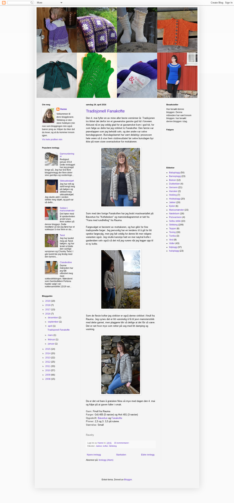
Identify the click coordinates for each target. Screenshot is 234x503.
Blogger (128, 479)
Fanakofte (117, 418)
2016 (48, 313)
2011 (48, 366)
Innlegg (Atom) (106, 460)
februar (52, 339)
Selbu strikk (175, 221)
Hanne (63, 109)
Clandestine (66, 262)
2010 (48, 370)
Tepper (172, 228)
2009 (48, 375)
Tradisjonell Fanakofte (105, 111)
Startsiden (121, 454)
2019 (48, 301)
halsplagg (174, 251)
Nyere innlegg (94, 454)
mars (50, 335)
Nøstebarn (174, 213)
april (50, 326)
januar (51, 343)
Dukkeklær (174, 183)
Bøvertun (102, 418)
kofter (105, 446)
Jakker (99, 446)
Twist (62, 235)
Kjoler (172, 206)
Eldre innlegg (147, 454)
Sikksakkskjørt (67, 181)
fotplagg (173, 247)
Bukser (172, 180)
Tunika (172, 236)
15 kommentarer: (122, 443)
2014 (48, 353)
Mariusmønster (176, 210)
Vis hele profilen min (52, 139)
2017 (48, 309)
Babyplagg (174, 172)
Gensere (173, 187)
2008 (48, 379)
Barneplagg (175, 176)
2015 (48, 349)
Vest (171, 239)
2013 (48, 357)
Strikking (113, 446)
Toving (172, 232)
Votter (172, 243)
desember (53, 317)
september (53, 322)
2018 (48, 305)
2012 (48, 362)
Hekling (173, 195)
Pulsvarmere (175, 217)
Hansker (173, 191)
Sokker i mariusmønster (67, 209)
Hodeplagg (174, 198)
